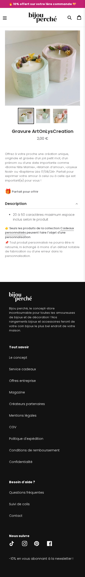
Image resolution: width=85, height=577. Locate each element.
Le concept (18, 357)
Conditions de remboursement (34, 450)
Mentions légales (22, 415)
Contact (15, 515)
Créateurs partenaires (27, 404)
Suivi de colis (19, 504)
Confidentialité (20, 462)
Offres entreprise (22, 380)
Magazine (17, 392)
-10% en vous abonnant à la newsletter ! (41, 558)
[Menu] (5, 17)
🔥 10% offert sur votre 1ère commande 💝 (42, 4)
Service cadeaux (22, 369)
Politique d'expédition (26, 438)
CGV (12, 427)
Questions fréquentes (26, 492)
